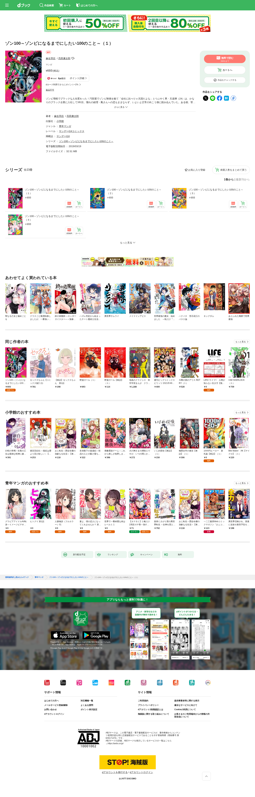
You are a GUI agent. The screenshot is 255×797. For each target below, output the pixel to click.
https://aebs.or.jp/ (116, 743)
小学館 (60, 121)
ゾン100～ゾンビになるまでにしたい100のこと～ (86, 141)
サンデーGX (63, 136)
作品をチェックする (227, 80)
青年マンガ (65, 126)
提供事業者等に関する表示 (186, 700)
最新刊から (243, 179)
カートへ (227, 70)
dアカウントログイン (54, 714)
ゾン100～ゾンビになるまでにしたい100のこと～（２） (134, 191)
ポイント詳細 (77, 78)
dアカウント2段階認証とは (150, 709)
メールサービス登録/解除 (56, 705)
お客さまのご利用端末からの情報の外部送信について (192, 715)
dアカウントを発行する (115, 772)
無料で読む (227, 59)
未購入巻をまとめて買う (233, 169)
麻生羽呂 (51, 58)
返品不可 (50, 90)
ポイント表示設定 (89, 709)
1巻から (229, 179)
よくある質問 (87, 705)
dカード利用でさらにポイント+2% (62, 84)
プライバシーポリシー (148, 705)
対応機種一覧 (87, 700)
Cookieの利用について (185, 709)
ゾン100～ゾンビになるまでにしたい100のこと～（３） (216, 191)
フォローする (73, 58)
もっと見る (240, 342)
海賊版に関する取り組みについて (153, 714)
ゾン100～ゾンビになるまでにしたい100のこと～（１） (52, 191)
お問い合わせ (50, 709)
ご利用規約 (143, 700)
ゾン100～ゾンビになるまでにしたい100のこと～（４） (52, 218)
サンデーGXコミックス (71, 131)
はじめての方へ (51, 700)
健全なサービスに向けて (185, 705)
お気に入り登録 (196, 169)
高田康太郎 (64, 58)
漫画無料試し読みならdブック (17, 577)
